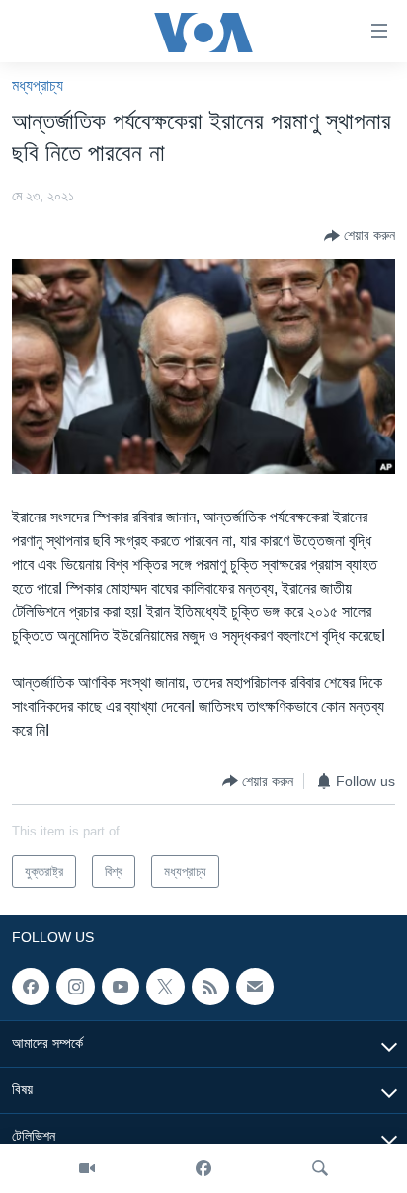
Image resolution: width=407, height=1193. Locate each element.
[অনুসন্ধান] (320, 1168)
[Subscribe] (255, 986)
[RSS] (210, 986)
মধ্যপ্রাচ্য (37, 85)
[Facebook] (203, 1168)
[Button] (359, 236)
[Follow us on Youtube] (120, 986)
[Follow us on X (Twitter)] (165, 986)
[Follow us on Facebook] (30, 986)
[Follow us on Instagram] (75, 986)
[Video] (87, 1168)
